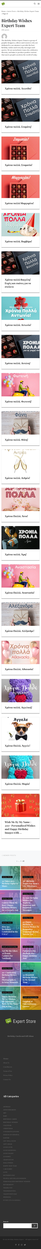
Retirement (8, 1184)
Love (5, 1172)
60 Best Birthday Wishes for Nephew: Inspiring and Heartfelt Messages (30, 904)
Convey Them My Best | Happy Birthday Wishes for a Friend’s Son (10, 906)
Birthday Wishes (7, 877)
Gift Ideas (7, 1144)
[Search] (34, 1226)
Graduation (8, 1160)
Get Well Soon (9, 1141)
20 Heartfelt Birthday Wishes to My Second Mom (30, 978)
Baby (5, 1116)
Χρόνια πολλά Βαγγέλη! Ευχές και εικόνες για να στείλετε (18, 283)
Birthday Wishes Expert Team (28, 11)
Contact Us (7, 1079)
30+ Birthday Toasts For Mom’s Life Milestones (31, 883)
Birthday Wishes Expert (16, 1239)
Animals (6, 1107)
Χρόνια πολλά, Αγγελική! (18, 707)
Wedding (7, 1197)
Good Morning (9, 1150)
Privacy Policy (7, 1075)
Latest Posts (11, 11)
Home (3, 11)
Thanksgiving (9, 1191)
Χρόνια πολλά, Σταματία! (18, 165)
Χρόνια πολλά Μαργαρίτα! (19, 203)
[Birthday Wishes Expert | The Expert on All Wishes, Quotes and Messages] (3, 3)
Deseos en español (11, 1135)
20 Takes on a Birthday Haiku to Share (10, 883)
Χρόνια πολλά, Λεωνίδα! (18, 88)
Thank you (7, 1188)
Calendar (7, 1125)
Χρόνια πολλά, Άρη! (16, 554)
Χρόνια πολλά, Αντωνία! (18, 325)
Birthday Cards (10, 1119)
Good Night (8, 1153)
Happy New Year (10, 1166)
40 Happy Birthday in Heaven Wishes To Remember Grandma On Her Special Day (31, 928)
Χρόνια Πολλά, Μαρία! (17, 783)
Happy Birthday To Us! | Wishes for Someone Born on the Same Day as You (10, 1001)
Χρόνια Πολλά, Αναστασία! (19, 592)
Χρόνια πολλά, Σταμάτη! (18, 126)
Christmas (8, 1128)
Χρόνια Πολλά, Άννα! (16, 516)
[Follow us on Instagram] (21, 1245)
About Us (6, 1063)
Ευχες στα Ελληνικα (11, 1200)
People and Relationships (10, 946)
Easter (6, 1138)
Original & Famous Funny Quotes (29, 1004)
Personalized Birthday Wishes (16, 1181)
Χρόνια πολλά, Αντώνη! (17, 363)
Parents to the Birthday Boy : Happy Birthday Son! (30, 954)
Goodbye (7, 1156)
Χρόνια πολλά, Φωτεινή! (18, 401)
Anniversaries (9, 1110)
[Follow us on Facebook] (18, 1245)
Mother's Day (9, 1175)
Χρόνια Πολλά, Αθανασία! (19, 669)
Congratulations (11, 1131)
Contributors (7, 1067)
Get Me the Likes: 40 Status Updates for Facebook (10, 954)
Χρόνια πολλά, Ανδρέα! (17, 478)
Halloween (8, 1163)
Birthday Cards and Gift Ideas (20, 1036)
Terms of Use (7, 1071)
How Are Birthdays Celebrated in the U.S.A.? (10, 930)
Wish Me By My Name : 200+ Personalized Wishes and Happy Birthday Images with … (20, 827)
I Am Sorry (7, 1169)
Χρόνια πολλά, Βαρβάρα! (18, 241)
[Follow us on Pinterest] (16, 1245)
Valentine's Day (10, 1194)
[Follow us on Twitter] (25, 1245)
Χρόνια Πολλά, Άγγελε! (17, 745)
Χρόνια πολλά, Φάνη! (16, 439)
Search (5, 1221)
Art (4, 1113)
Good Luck (7, 1147)
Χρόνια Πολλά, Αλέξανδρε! (19, 630)
